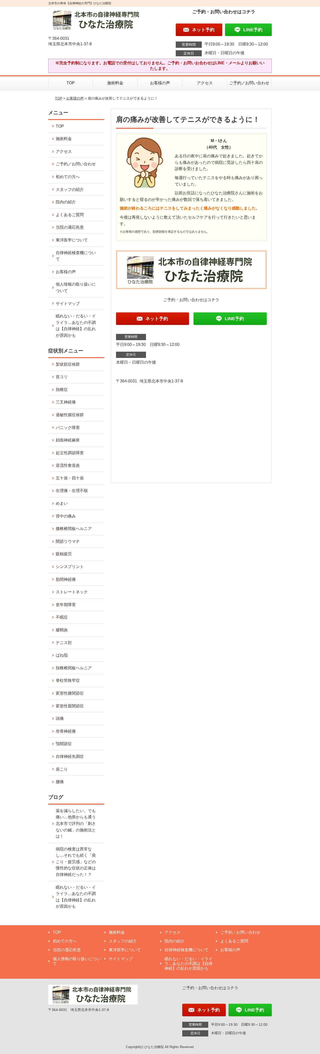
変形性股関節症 (70, 706)
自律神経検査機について (76, 256)
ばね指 (62, 655)
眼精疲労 (64, 554)
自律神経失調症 (70, 756)
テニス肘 (64, 643)
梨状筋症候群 (68, 364)
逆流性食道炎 (68, 465)
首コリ (62, 377)
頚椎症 (62, 389)
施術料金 (115, 83)
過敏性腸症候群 (70, 415)
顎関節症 (64, 744)
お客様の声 (160, 83)
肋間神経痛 (66, 579)
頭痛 (60, 718)
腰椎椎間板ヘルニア (74, 528)
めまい (62, 503)
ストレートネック (72, 592)
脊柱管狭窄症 (68, 680)
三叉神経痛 (66, 402)
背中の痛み (66, 516)
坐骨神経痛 (66, 731)
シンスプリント (70, 567)
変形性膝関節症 (70, 693)
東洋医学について (72, 240)
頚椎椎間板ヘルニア (74, 668)
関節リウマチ (68, 541)
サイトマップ (68, 303)
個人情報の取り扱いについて (76, 287)
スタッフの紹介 (70, 189)
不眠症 (62, 617)
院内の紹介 (66, 202)
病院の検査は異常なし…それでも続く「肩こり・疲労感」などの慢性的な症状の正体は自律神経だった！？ (76, 862)
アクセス (205, 83)
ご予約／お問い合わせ (249, 83)
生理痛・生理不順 (72, 490)
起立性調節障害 (70, 453)
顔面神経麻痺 (68, 440)
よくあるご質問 (70, 215)
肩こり (62, 769)
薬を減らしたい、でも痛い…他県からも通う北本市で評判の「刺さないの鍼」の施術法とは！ (76, 823)
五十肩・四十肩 (70, 478)
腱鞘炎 (62, 630)
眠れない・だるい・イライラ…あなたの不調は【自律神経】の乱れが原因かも (76, 325)
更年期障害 (66, 605)
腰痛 (60, 782)
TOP (70, 83)
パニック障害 (68, 427)
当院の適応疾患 (70, 227)
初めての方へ (68, 177)
